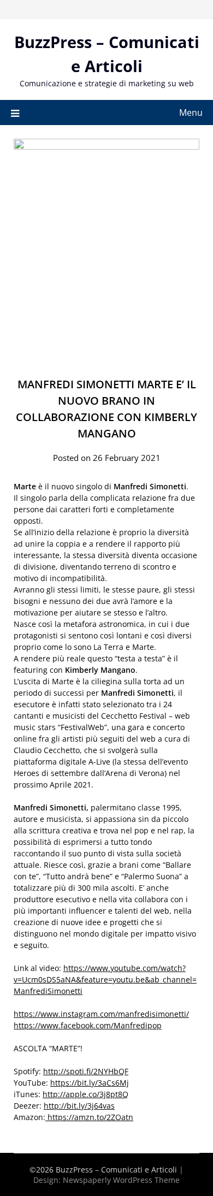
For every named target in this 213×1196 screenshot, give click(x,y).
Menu (191, 112)
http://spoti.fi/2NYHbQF (85, 1071)
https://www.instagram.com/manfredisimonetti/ (101, 1014)
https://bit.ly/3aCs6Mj (89, 1082)
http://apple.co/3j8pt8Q (85, 1094)
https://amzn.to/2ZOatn (89, 1117)
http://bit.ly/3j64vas (79, 1105)
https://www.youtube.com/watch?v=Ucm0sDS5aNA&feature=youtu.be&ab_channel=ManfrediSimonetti (105, 979)
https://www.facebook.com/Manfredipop (88, 1025)
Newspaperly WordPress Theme (121, 1180)
